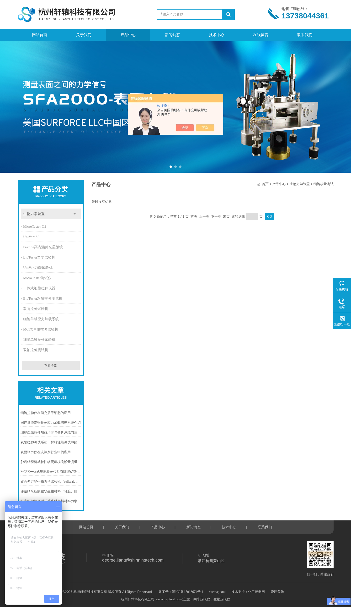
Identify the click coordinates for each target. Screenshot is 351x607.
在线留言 (260, 35)
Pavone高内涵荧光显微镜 (43, 247)
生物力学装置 (34, 214)
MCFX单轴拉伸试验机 (40, 329)
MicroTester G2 (34, 226)
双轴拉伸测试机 (35, 350)
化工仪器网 (256, 592)
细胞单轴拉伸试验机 (39, 340)
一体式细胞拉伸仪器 (39, 288)
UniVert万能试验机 (38, 268)
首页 (265, 184)
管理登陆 (277, 592)
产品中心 (128, 35)
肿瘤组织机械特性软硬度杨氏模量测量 (49, 462)
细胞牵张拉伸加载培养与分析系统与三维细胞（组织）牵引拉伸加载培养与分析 (51, 432)
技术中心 (216, 35)
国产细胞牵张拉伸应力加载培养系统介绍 (51, 423)
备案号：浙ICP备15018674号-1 (181, 592)
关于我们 (83, 35)
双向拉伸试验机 (35, 309)
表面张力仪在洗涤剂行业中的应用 (46, 452)
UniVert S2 (31, 237)
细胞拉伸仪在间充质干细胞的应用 (46, 413)
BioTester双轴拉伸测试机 (42, 298)
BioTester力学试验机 (39, 257)
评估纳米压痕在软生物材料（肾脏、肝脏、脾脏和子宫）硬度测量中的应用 (51, 491)
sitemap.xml (217, 592)
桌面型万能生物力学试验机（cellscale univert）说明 (51, 481)
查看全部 (50, 365)
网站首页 (39, 35)
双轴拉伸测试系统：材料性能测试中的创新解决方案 (51, 442)
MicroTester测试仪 (37, 278)
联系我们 (305, 35)
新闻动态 (172, 35)
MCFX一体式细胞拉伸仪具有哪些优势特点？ (51, 472)
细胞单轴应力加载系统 (41, 319)
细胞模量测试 (324, 184)
